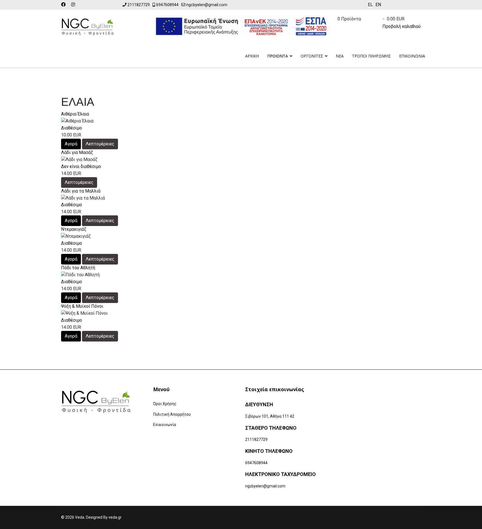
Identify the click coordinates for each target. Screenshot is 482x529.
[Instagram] (73, 4)
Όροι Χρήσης (165, 403)
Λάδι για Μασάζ (77, 152)
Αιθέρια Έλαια (75, 114)
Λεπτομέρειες (100, 143)
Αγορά (71, 143)
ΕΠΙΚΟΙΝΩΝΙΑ (412, 56)
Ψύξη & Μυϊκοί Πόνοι (82, 306)
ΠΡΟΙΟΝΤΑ (277, 56)
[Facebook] (63, 4)
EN (378, 4)
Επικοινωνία (164, 424)
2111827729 (138, 5)
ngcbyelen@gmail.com (206, 5)
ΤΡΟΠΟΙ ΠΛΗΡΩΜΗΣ (371, 56)
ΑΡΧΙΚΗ (252, 56)
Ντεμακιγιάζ (73, 229)
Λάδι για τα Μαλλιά (80, 191)
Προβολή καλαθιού (401, 26)
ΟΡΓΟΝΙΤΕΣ (312, 56)
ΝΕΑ (340, 56)
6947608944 (167, 5)
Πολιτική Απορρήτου (172, 414)
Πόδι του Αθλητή (78, 267)
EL (370, 4)
